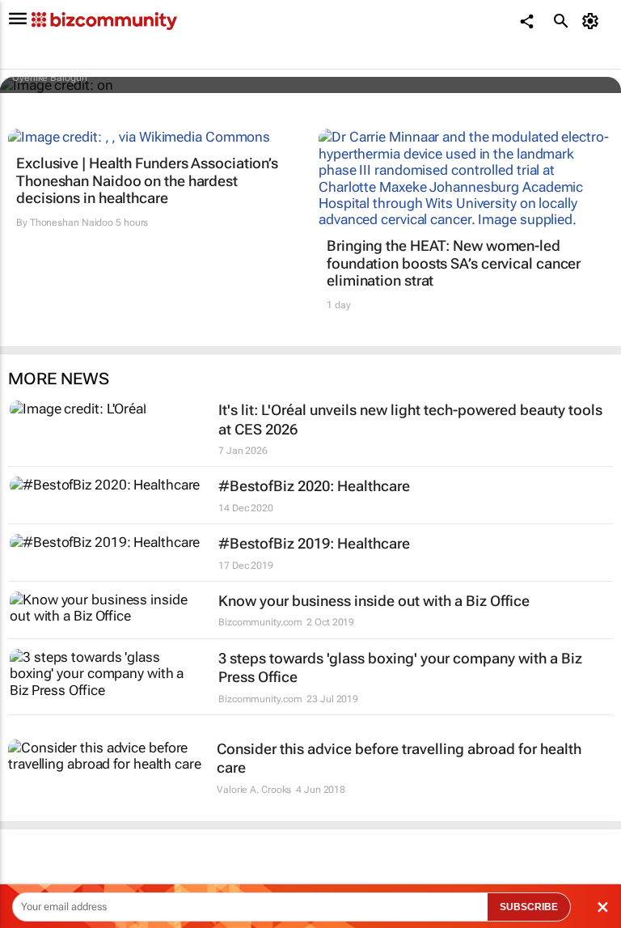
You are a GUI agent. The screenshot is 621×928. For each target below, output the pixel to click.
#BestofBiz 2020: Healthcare (314, 485)
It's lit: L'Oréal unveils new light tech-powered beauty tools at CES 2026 (410, 419)
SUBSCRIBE (529, 907)
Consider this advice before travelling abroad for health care (399, 758)
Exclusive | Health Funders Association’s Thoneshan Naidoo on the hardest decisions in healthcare (147, 180)
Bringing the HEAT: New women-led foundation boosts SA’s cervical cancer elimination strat (454, 263)
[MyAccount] (593, 21)
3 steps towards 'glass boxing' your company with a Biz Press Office (400, 667)
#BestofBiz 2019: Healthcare (314, 543)
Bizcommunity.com (260, 622)
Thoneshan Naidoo (71, 222)
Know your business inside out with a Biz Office (374, 600)
